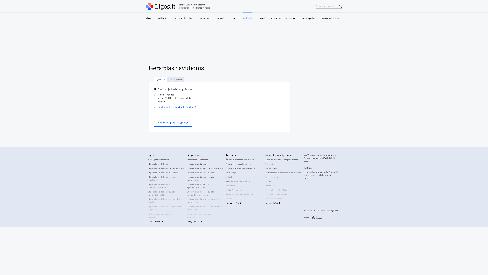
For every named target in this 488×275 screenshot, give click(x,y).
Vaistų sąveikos (309, 18)
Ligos (148, 18)
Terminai (220, 18)
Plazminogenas (271, 168)
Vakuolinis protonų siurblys (238, 181)
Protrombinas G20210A (276, 190)
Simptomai (204, 18)
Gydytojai (247, 18)
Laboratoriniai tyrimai (183, 18)
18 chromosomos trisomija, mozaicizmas (159, 215)
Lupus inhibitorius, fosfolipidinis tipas (281, 159)
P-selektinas (270, 164)
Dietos (234, 18)
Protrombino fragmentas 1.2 (278, 194)
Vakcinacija (231, 172)
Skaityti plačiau (154, 221)
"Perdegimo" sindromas (158, 159)
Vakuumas (230, 185)
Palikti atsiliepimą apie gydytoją (173, 122)
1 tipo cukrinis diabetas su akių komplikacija (161, 178)
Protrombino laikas (273, 198)
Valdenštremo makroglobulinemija (241, 194)
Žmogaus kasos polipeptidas (238, 164)
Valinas (229, 198)
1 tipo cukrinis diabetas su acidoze (162, 172)
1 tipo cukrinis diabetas (157, 164)
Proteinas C (270, 181)
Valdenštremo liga (234, 190)
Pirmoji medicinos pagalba (283, 18)
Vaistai (261, 18)
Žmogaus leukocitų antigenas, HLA (241, 168)
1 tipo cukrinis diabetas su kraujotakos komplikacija (164, 200)
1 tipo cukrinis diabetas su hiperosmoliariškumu (159, 186)
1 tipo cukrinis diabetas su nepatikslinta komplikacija (165, 208)
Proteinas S (270, 185)
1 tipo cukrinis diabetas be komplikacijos (165, 168)
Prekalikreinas (271, 177)
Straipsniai (162, 18)
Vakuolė (229, 177)
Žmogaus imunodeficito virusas (240, 159)
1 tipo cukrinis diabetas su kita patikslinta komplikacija (161, 193)
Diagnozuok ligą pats (331, 18)
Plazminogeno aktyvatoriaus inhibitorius (283, 172)
